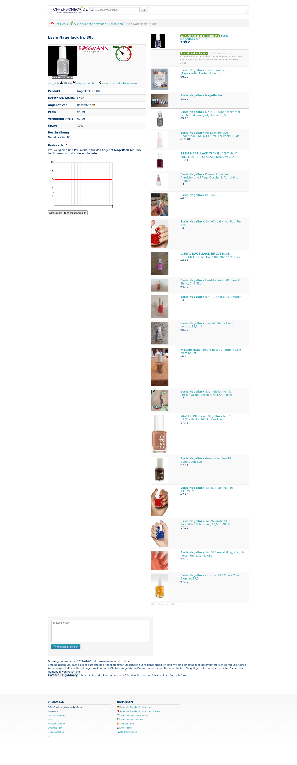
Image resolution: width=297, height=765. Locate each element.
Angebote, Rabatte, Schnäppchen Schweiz (139, 711)
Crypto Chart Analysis (127, 731)
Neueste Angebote (56, 723)
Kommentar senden (67, 646)
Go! (144, 10)
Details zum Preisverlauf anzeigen (67, 212)
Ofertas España (126, 723)
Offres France (126, 727)
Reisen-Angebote (56, 731)
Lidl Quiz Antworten (57, 715)
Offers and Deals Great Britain (133, 715)
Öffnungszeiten (55, 727)
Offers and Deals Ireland (131, 719)
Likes (50, 719)
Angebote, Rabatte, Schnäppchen (135, 707)
